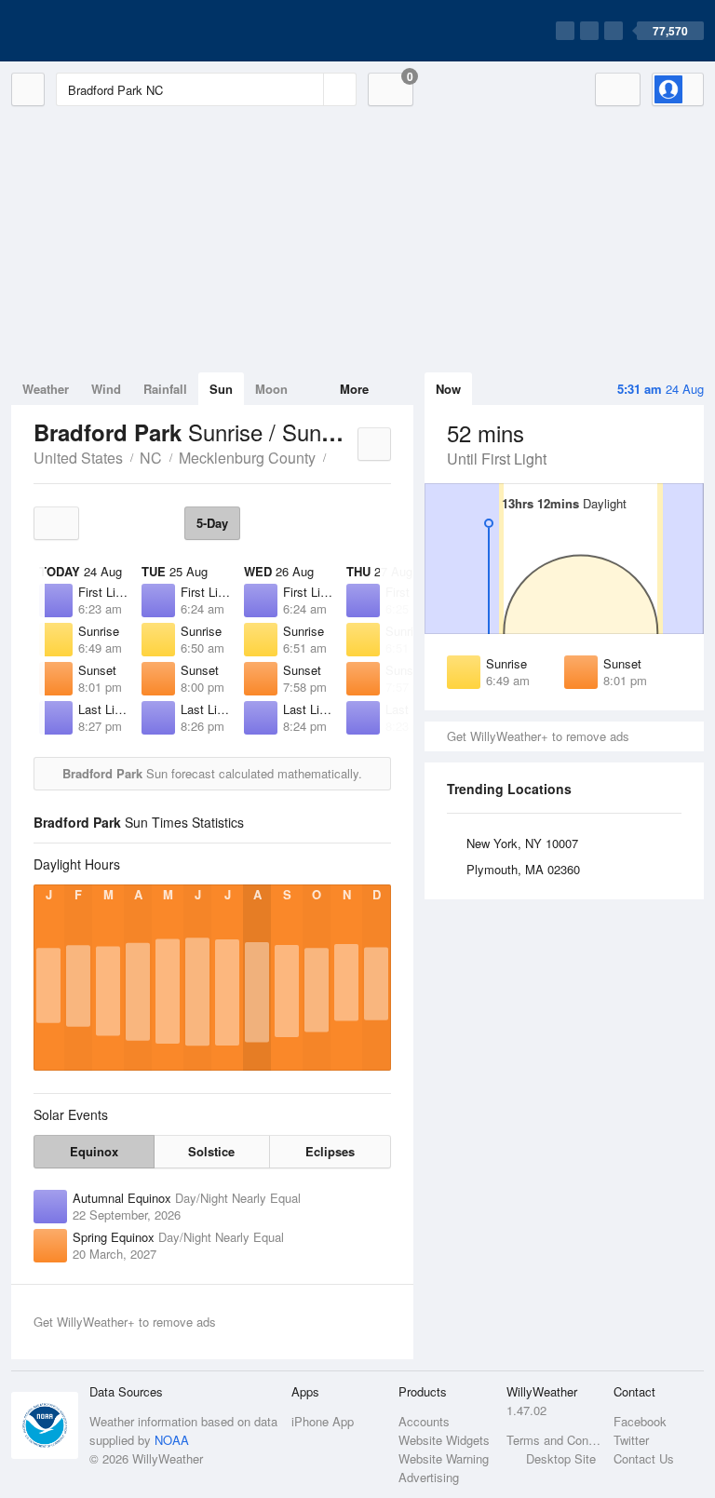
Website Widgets (444, 1440)
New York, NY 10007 (522, 843)
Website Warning (443, 1458)
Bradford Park (336, 456)
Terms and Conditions (554, 1440)
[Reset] (307, 89)
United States (78, 457)
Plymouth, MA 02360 (523, 869)
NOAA (172, 1440)
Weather (45, 389)
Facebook (640, 1421)
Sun (221, 389)
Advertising (428, 1477)
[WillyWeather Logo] (98, 30)
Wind (106, 389)
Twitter (631, 1440)
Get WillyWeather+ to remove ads (538, 736)
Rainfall (165, 389)
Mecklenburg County (247, 457)
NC (151, 457)
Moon (271, 389)
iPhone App (322, 1421)
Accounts (424, 1421)
